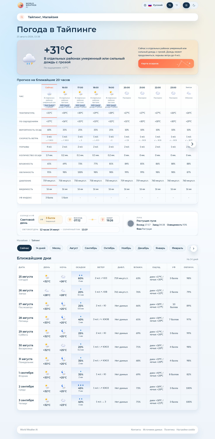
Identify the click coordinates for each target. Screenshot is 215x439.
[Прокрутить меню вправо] (193, 248)
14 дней (40, 248)
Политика (169, 429)
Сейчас (24, 248)
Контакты (136, 429)
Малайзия (22, 240)
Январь (160, 248)
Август (74, 248)
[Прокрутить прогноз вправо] (192, 144)
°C (170, 5)
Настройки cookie (186, 429)
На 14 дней (192, 259)
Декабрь (143, 248)
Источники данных (152, 429)
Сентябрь (91, 248)
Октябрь (109, 248)
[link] (166, 63)
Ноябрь (126, 248)
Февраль (177, 248)
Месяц (56, 248)
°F (177, 5)
